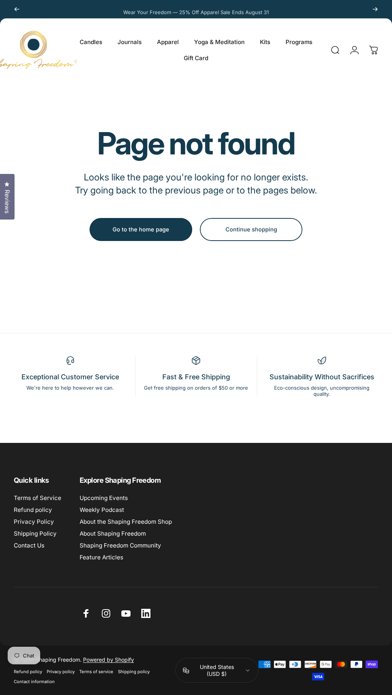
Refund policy (33, 509)
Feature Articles (101, 557)
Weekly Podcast (102, 509)
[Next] (375, 9)
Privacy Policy (34, 521)
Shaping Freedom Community (120, 545)
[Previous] (16, 9)
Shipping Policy (35, 533)
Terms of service (96, 671)
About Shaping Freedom (113, 533)
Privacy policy (61, 671)
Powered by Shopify (108, 659)
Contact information (34, 681)
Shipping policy (134, 671)
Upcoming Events (104, 498)
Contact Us (29, 545)
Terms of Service (37, 498)
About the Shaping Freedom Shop (126, 521)
